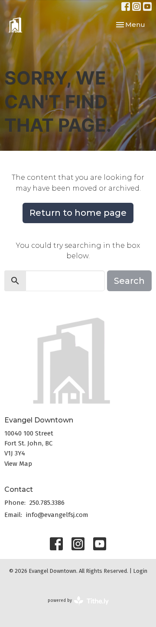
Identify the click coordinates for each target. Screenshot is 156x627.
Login (140, 571)
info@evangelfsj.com (57, 515)
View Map (18, 464)
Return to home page (78, 213)
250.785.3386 (47, 503)
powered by (74, 608)
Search (129, 281)
